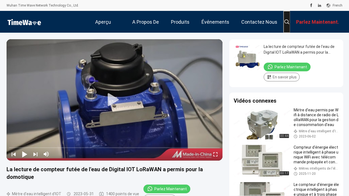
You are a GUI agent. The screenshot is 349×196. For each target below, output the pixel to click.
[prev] (13, 154)
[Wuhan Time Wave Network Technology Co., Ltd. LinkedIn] (319, 5)
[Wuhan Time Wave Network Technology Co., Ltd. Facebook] (311, 5)
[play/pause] (24, 154)
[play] (114, 100)
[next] (35, 154)
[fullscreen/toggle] (215, 154)
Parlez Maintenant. (171, 189)
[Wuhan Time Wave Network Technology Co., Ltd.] (24, 22)
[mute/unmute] (46, 154)
